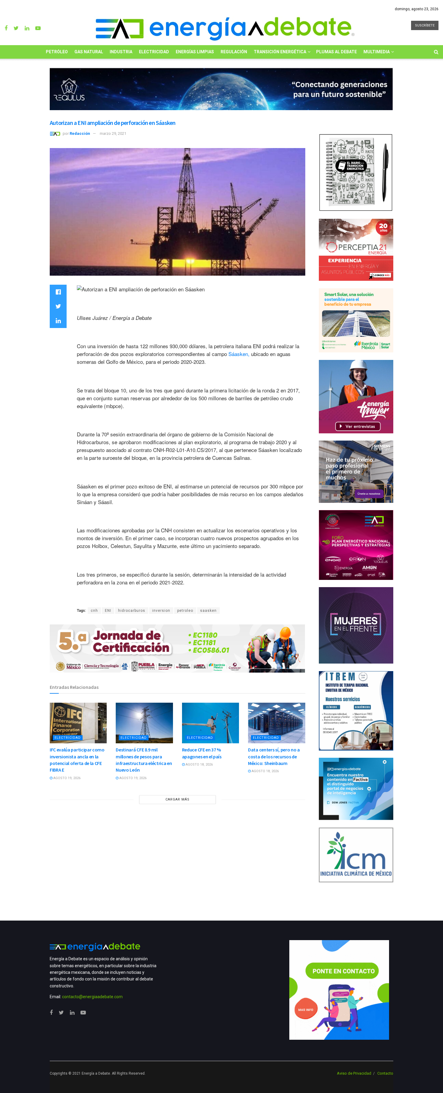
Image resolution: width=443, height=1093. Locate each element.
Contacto (385, 1073)
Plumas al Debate (336, 51)
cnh (94, 610)
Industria (121, 51)
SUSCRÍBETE (425, 25)
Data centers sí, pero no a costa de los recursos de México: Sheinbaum (274, 756)
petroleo (185, 610)
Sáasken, (239, 354)
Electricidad (154, 51)
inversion (161, 610)
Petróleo (57, 51)
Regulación (234, 51)
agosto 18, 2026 (199, 764)
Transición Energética (280, 51)
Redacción (80, 133)
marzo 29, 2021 (113, 133)
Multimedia (376, 51)
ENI (108, 610)
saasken (208, 610)
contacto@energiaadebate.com (92, 996)
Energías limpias (195, 51)
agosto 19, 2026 (66, 778)
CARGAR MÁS (177, 799)
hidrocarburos (131, 610)
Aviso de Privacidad (354, 1073)
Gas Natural (88, 51)
